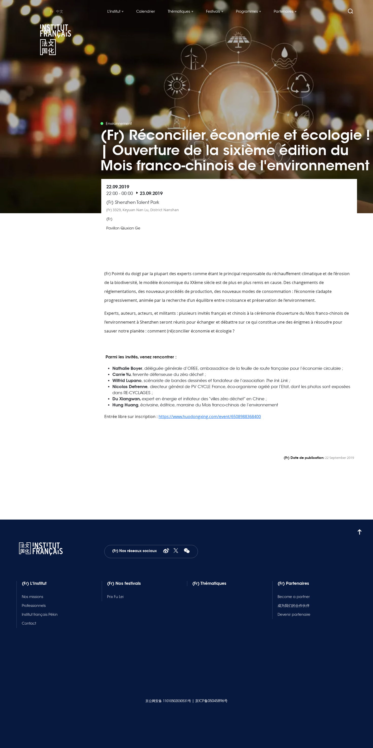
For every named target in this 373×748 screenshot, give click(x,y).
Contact (29, 623)
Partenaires (283, 11)
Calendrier (145, 11)
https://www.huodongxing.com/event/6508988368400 (210, 416)
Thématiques (179, 11)
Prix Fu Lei (115, 596)
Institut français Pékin (40, 614)
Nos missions (32, 596)
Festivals (213, 11)
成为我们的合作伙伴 (294, 605)
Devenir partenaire (294, 614)
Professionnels (34, 605)
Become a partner (294, 596)
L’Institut (113, 11)
